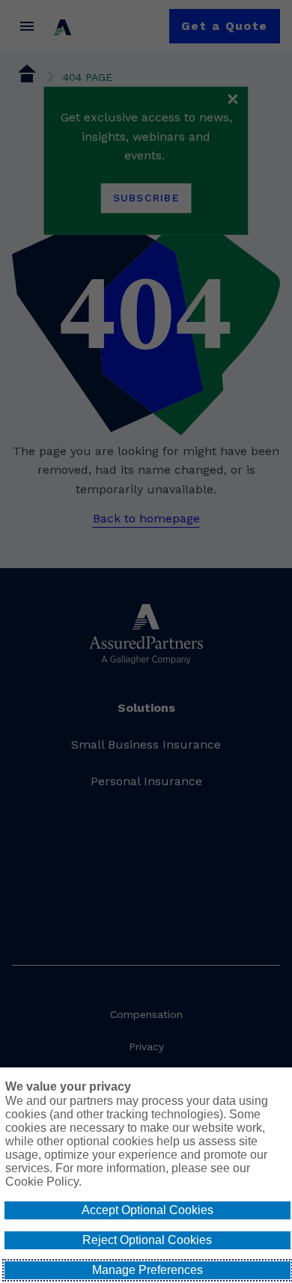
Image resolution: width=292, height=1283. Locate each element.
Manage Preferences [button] (147, 1270)
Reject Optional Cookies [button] (147, 1240)
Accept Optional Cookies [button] (147, 1210)
